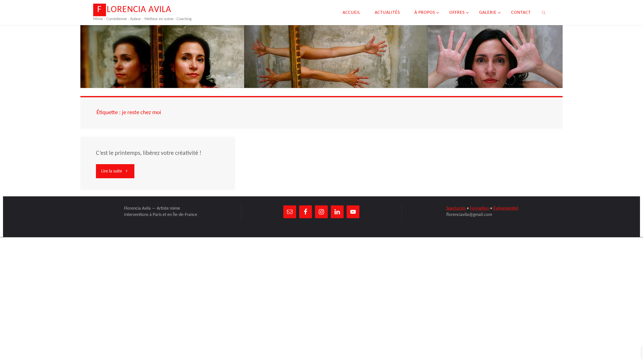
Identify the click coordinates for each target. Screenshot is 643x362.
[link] (544, 12)
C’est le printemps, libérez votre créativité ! (148, 153)
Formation (479, 208)
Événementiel (505, 208)
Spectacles (456, 208)
